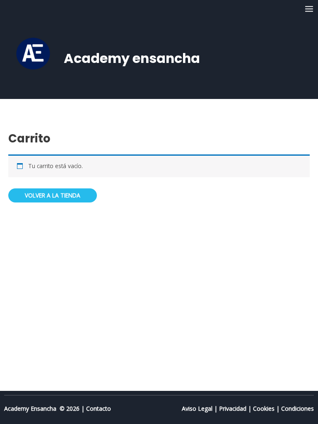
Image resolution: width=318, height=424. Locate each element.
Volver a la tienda (52, 195)
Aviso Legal (197, 408)
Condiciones (297, 408)
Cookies (264, 408)
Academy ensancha (132, 58)
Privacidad (232, 408)
